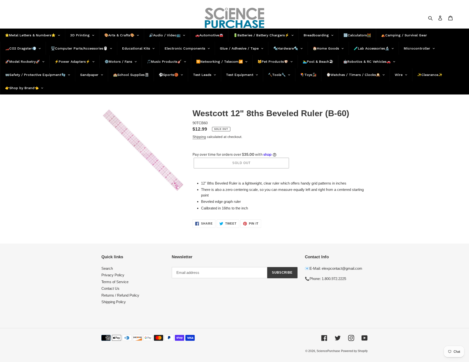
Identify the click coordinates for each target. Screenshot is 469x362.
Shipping (199, 137)
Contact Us (110, 288)
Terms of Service (114, 282)
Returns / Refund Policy (120, 295)
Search (107, 268)
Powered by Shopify (354, 351)
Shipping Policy (113, 302)
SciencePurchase (328, 351)
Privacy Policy (112, 275)
